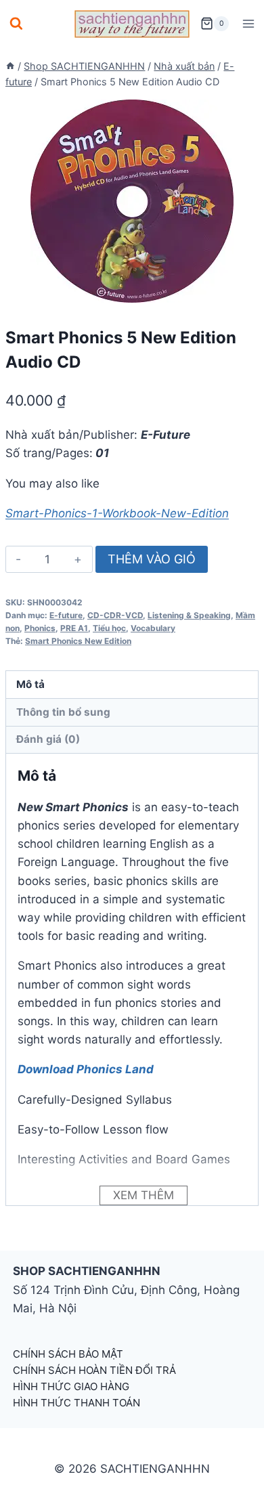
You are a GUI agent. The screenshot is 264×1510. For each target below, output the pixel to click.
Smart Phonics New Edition (78, 641)
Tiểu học (109, 628)
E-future (66, 615)
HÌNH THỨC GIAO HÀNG (71, 1386)
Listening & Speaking (189, 615)
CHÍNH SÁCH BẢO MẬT (68, 1353)
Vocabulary (153, 628)
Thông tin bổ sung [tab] (63, 712)
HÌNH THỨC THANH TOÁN (76, 1402)
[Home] (10, 66)
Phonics (40, 628)
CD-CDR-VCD (115, 615)
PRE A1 (74, 628)
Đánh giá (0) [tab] (48, 739)
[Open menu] (248, 23)
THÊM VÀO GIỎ (152, 559)
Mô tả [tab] (30, 684)
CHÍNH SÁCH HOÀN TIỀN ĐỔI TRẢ (94, 1370)
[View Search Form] (16, 24)
